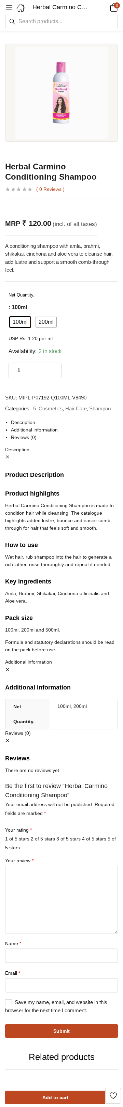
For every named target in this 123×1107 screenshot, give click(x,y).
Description (23, 422)
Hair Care (76, 408)
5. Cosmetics (48, 408)
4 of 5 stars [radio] (94, 838)
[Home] (20, 7)
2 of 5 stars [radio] (43, 838)
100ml (64, 706)
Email (12, 973)
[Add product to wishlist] (113, 1096)
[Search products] (12, 21)
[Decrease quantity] (35, 370)
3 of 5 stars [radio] (68, 838)
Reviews (50, 189)
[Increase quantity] (49, 370)
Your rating (18, 830)
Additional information (34, 430)
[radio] (20, 322)
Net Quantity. (22, 295)
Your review (19, 860)
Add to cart (55, 1097)
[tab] (64, 422)
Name (13, 943)
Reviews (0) (24, 437)
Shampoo (100, 408)
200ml (80, 706)
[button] (9, 7)
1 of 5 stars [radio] (17, 838)
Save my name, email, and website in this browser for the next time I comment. (56, 1006)
